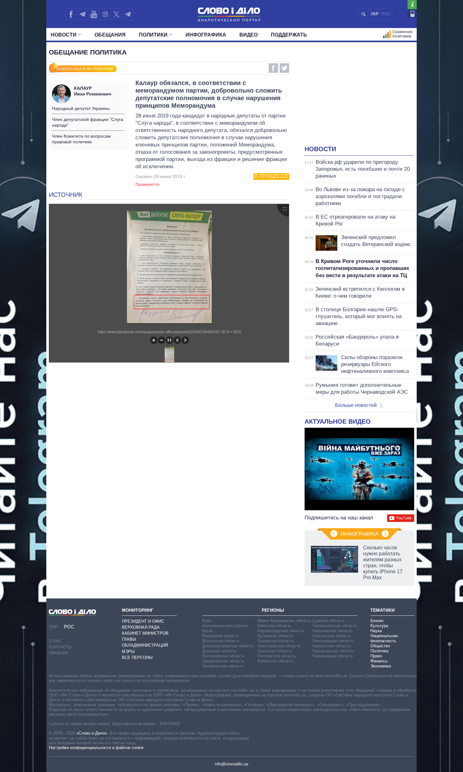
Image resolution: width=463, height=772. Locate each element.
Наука (376, 630)
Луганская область (275, 635)
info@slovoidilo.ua (231, 764)
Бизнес (377, 620)
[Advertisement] (359, 98)
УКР (375, 14)
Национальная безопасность (384, 638)
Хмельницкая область (333, 640)
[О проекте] (412, 4)
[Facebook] (71, 14)
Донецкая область (219, 651)
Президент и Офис (143, 621)
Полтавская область (276, 656)
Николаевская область (278, 645)
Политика (379, 651)
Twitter (284, 68)
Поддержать (289, 34)
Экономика (380, 666)
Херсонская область (331, 635)
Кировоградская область (280, 630)
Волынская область (221, 640)
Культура (379, 625)
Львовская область (275, 640)
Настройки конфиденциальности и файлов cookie (96, 747)
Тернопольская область (334, 625)
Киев (206, 620)
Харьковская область (332, 630)
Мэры (128, 651)
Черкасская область (331, 645)
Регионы (273, 610)
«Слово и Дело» (91, 733)
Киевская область (274, 625)
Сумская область (328, 620)
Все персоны (137, 657)
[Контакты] (412, 13)
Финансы (378, 661)
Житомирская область (223, 656)
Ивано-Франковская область (284, 620)
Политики (153, 34)
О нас (55, 641)
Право (376, 656)
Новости (64, 34)
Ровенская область (275, 661)
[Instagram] (105, 14)
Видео (248, 34)
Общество (380, 645)
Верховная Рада (141, 627)
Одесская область (274, 651)
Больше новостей (356, 405)
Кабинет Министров (145, 633)
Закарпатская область (223, 661)
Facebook (273, 68)
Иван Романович (92, 91)
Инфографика (206, 34)
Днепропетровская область (228, 645)
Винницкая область (220, 635)
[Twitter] (116, 14)
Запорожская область (222, 666)
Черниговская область (333, 651)
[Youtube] (93, 14)
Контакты (60, 647)
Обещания (110, 34)
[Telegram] (82, 14)
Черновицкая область (332, 656)
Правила (58, 653)
